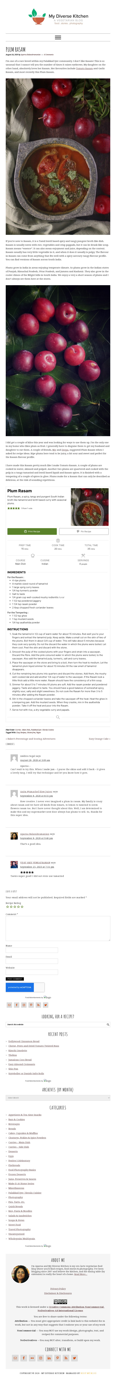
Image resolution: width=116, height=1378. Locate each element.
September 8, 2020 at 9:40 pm (36, 838)
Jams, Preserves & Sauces (22, 1179)
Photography (15, 1197)
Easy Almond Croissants (21, 1064)
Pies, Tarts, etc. (16, 1202)
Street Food (14, 1224)
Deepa (65, 450)
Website (10, 968)
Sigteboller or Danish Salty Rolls (26, 1073)
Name (9, 946)
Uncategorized (16, 1234)
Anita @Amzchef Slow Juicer (36, 791)
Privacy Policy (58, 1288)
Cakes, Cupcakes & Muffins (23, 1133)
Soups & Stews (16, 1220)
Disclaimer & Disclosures (58, 1293)
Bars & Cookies (16, 1119)
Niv (54, 450)
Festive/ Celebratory (19, 1160)
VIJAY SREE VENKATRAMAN (35, 862)
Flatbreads (14, 1165)
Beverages (14, 1124)
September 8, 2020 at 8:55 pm (36, 796)
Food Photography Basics (22, 1170)
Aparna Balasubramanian (34, 834)
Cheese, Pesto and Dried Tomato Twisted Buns (33, 1046)
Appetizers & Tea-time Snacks (24, 1114)
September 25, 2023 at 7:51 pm (37, 867)
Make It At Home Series (21, 1183)
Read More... (80, 1274)
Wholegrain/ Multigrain (21, 1238)
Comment (12, 914)
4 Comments (48, 55)
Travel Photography (19, 1229)
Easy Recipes (21, 733)
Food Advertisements (33, 997)
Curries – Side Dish (18, 1147)
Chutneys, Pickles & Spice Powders (27, 1137)
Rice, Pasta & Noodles (20, 1211)
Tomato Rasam (84, 68)
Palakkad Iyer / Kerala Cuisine (42, 730)
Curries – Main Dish (19, 1142)
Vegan (38, 733)
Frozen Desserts (17, 1174)
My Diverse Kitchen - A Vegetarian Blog (58, 15)
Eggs (11, 1156)
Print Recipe (34, 531)
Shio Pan (13, 1068)
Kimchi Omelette (17, 1050)
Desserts (13, 1151)
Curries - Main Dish (22, 730)
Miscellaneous (16, 1188)
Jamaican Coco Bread (20, 1059)
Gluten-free (31, 733)
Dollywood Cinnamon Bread (23, 1041)
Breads (12, 1128)
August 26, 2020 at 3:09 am (35, 760)
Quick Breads (15, 1206)
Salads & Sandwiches (20, 1215)
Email (9, 957)
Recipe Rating (13, 903)
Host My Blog (88, 1373)
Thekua (12, 1055)
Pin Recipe (85, 531)
